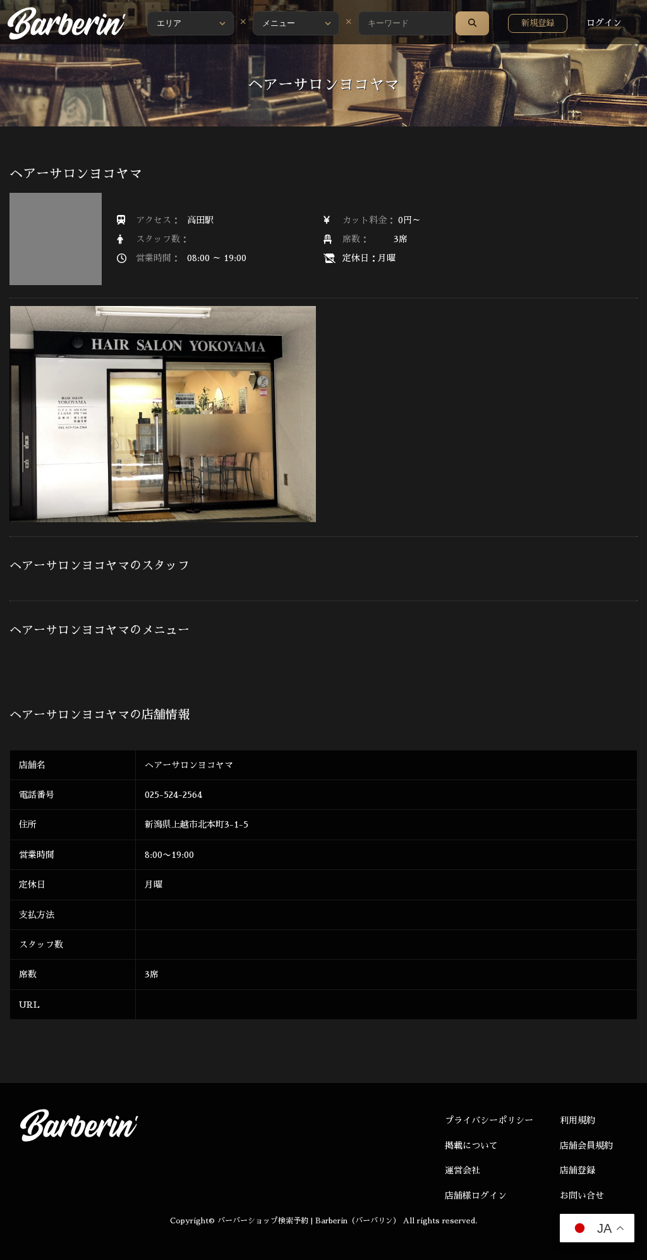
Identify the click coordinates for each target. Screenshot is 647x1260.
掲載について (471, 1145)
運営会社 (462, 1170)
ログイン (604, 22)
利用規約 (577, 1120)
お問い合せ (582, 1195)
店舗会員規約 (586, 1145)
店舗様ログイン (476, 1195)
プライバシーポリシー (489, 1120)
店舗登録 (577, 1170)
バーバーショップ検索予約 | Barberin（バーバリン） (309, 1221)
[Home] (66, 23)
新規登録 (537, 23)
